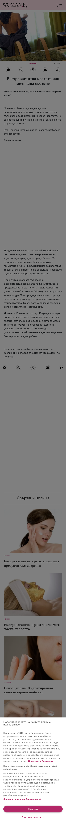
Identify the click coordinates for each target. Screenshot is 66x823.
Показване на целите (33, 817)
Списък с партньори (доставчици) (22, 799)
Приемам (33, 809)
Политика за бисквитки (40, 761)
